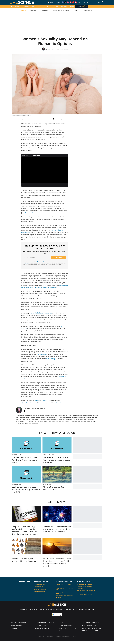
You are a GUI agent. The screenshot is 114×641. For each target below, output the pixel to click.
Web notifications (89, 625)
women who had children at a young (41, 313)
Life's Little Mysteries (40, 584)
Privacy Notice (26, 263)
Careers (14, 628)
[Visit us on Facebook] (63, 2)
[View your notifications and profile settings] (99, 2)
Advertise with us (65, 625)
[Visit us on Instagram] (68, 2)
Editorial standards (42, 628)
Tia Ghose (50, 49)
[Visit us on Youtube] (71, 2)
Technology (63, 6)
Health (33, 6)
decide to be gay (51, 359)
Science (40, 6)
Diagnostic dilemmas (40, 589)
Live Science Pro (88, 10)
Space (56, 6)
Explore (71, 6)
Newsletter (64, 119)
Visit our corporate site (86, 609)
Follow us (57, 119)
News (71, 49)
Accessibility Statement (20, 622)
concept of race (42, 354)
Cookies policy (40, 625)
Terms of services (41, 261)
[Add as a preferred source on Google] (57, 614)
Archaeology (25, 6)
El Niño (76, 10)
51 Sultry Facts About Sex (30, 213)
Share (25, 119)
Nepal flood (33, 10)
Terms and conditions (90, 622)
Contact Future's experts (44, 622)
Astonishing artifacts (39, 591)
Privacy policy (16, 625)
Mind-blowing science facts (84, 594)
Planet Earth (48, 6)
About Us (62, 622)
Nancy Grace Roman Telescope (61, 10)
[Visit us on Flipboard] (73, 2)
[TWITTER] (25, 411)
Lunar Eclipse (44, 10)
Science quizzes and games (85, 584)
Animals (17, 6)
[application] (44, 170)
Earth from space (39, 586)
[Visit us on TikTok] (76, 2)
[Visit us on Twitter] (65, 2)
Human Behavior (56, 36)
